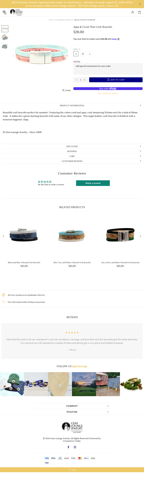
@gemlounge (79, 366)
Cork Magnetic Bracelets (63, 20)
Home (51, 20)
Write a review (93, 183)
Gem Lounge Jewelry (16, 12)
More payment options (108, 93)
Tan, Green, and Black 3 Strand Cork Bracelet (120, 262)
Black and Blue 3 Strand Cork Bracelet (24, 262)
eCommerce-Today (72, 441)
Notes (76, 61)
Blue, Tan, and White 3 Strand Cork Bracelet (72, 262)
